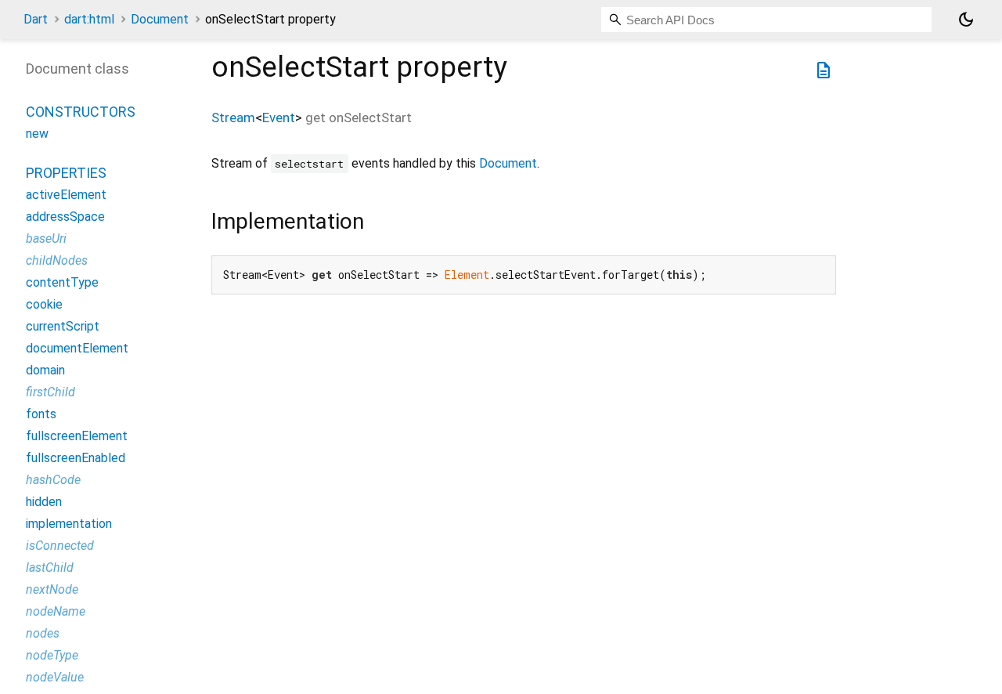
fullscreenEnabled (75, 457)
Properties (66, 172)
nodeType (52, 655)
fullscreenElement (77, 435)
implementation (69, 523)
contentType (62, 282)
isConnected (60, 545)
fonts (41, 414)
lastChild (50, 567)
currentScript (62, 326)
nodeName (55, 611)
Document (160, 19)
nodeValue (55, 677)
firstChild (50, 392)
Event (278, 117)
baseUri (46, 238)
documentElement (77, 348)
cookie (44, 304)
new (37, 133)
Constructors (80, 111)
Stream (233, 117)
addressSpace (65, 216)
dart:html (89, 19)
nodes (42, 633)
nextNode (52, 589)
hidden (44, 501)
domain (45, 370)
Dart (35, 19)
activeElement (66, 194)
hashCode (53, 479)
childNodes (57, 260)
